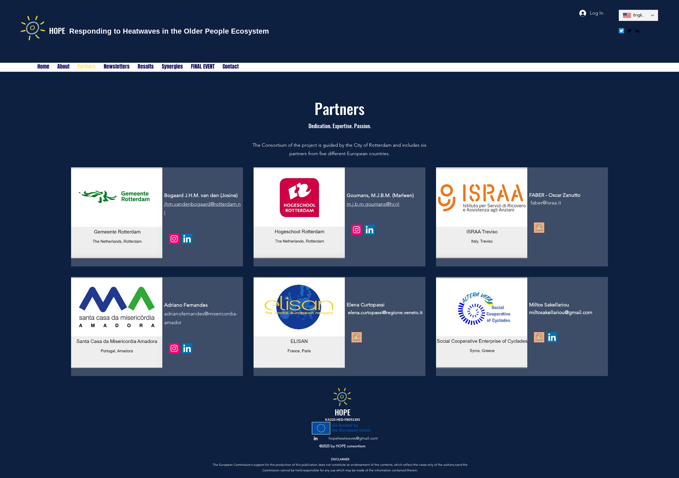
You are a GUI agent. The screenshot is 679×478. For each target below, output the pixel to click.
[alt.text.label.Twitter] (629, 30)
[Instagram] (174, 239)
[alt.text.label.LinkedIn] (637, 30)
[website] (539, 227)
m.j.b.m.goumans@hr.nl (373, 204)
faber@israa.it (545, 203)
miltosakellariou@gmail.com (560, 312)
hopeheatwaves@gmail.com (353, 438)
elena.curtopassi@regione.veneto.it (385, 312)
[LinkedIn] (187, 239)
